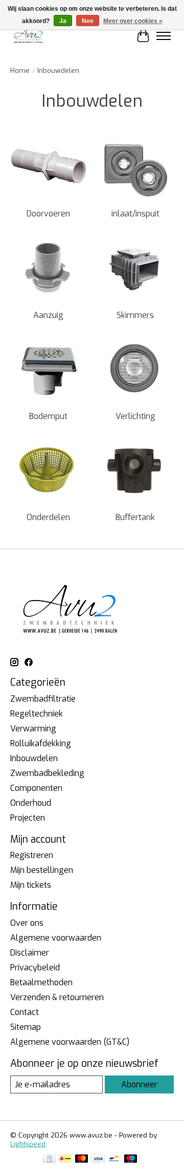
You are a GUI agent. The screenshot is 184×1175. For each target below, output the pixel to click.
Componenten (36, 788)
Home (20, 70)
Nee (88, 21)
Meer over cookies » (133, 21)
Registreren (31, 855)
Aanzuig (48, 315)
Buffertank (135, 517)
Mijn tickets (30, 885)
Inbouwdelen (34, 758)
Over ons (26, 923)
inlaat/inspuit (135, 213)
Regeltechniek (36, 713)
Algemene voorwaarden (55, 937)
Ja (62, 21)
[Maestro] (130, 1159)
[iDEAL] (65, 1159)
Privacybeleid (35, 967)
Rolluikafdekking (40, 743)
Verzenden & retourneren (57, 997)
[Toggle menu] (163, 36)
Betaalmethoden (41, 982)
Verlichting (135, 416)
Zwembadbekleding (47, 773)
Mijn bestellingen (41, 870)
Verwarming (33, 728)
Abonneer (139, 1084)
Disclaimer (29, 952)
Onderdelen (48, 517)
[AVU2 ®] (29, 35)
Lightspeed (27, 1144)
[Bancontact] (114, 1159)
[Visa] (98, 1159)
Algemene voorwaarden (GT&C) (69, 1042)
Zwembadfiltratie (43, 698)
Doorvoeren (48, 213)
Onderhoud (30, 803)
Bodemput (48, 416)
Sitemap (25, 1027)
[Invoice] (49, 1159)
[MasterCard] (81, 1159)
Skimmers (135, 315)
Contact (24, 1012)
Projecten (27, 817)
